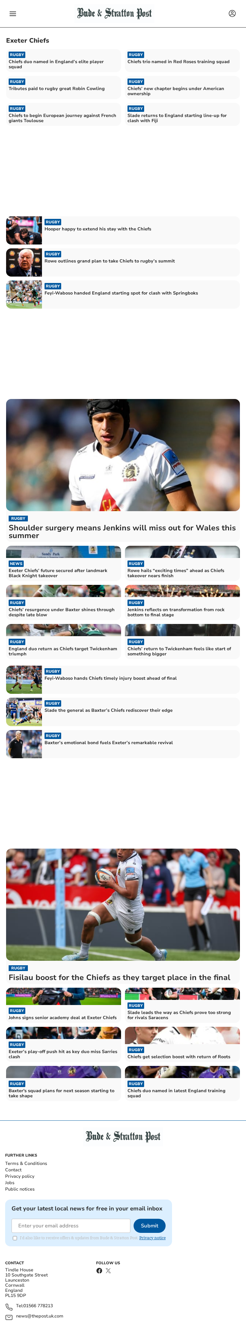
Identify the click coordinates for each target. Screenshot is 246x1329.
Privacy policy (19, 1176)
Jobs (9, 1183)
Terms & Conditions (26, 1163)
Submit (149, 1225)
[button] (12, 13)
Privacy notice (152, 1237)
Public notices (20, 1189)
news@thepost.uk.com (39, 1316)
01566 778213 (38, 1306)
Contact (13, 1170)
